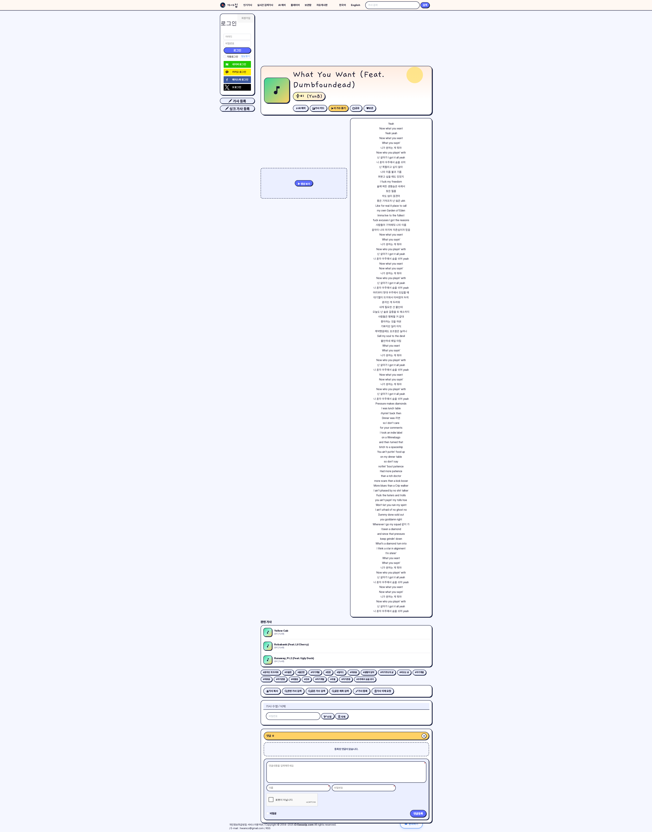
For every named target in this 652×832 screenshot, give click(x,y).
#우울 (332, 679)
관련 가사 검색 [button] (294, 691)
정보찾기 (245, 56)
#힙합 (328, 672)
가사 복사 (273, 691)
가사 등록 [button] (239, 101)
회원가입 (245, 18)
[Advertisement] (346, 39)
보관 (371, 108)
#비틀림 (294, 679)
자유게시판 (322, 5)
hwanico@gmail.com (252, 828)
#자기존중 (280, 679)
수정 (329, 716)
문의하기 (413, 823)
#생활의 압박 (368, 672)
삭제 (342, 716)
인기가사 (247, 5)
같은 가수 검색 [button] (318, 691)
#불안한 (301, 672)
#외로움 (353, 672)
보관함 (308, 5)
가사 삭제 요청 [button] (384, 691)
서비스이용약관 (255, 824)
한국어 (342, 5)
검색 (425, 5)
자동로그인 (232, 56)
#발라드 (340, 672)
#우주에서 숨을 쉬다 (365, 679)
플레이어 (295, 5)
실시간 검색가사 (265, 5)
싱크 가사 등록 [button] (239, 109)
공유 (357, 108)
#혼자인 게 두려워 (270, 672)
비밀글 (273, 813)
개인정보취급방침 (238, 824)
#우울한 (288, 672)
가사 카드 (319, 108)
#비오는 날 (404, 672)
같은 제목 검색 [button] (341, 691)
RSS (268, 828)
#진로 (306, 679)
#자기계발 (315, 672)
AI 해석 (282, 5)
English (355, 5)
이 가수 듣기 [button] (340, 108)
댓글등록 (418, 813)
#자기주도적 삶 (386, 672)
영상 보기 (305, 183)
